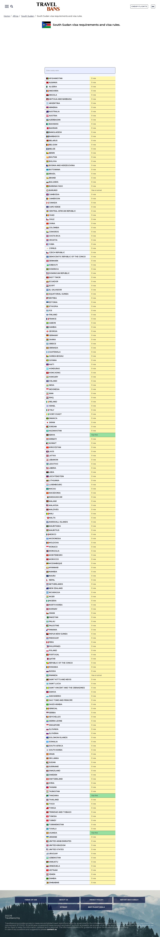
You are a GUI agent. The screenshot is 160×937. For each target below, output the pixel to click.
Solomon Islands (58, 737)
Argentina (54, 103)
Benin (52, 153)
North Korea (55, 605)
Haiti (51, 364)
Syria (51, 783)
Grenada (53, 348)
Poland (53, 650)
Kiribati (53, 439)
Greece (52, 344)
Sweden (53, 775)
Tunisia (53, 816)
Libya (51, 472)
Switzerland (56, 779)
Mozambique (55, 563)
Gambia (52, 327)
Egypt (52, 286)
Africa (15, 16)
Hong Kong (54, 373)
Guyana (53, 360)
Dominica (54, 269)
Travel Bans (48, 6)
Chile (51, 219)
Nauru (52, 576)
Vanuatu (53, 862)
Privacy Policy (96, 900)
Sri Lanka (54, 758)
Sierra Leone (55, 721)
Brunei (52, 178)
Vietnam (53, 870)
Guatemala (55, 352)
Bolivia (53, 161)
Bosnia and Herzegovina (62, 165)
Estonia (53, 302)
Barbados (54, 136)
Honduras (54, 369)
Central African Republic (62, 211)
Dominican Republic (59, 273)
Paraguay (54, 638)
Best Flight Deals (96, 907)
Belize (52, 149)
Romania (53, 667)
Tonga (52, 808)
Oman (52, 613)
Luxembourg (55, 485)
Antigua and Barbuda (60, 99)
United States (56, 849)
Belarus (53, 141)
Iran (51, 393)
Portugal (54, 655)
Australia (54, 112)
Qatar (52, 659)
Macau (52, 489)
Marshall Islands (58, 522)
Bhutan (53, 157)
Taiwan (53, 787)
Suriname (54, 767)
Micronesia (55, 539)
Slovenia (53, 733)
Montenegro (55, 555)
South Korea (55, 750)
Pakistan (53, 617)
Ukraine (53, 837)
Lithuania (54, 480)
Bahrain (53, 128)
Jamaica (53, 418)
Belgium (53, 145)
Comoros (54, 232)
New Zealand (56, 588)
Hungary (53, 377)
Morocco (54, 559)
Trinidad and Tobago (60, 812)
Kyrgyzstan (55, 447)
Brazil (52, 174)
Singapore (54, 725)
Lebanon (53, 460)
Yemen (52, 874)
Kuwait (52, 443)
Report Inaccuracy (129, 900)
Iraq (51, 398)
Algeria (53, 87)
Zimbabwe (54, 883)
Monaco (53, 547)
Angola (53, 95)
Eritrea (53, 298)
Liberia (52, 468)
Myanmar (53, 568)
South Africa (56, 746)
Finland (53, 315)
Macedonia (55, 493)
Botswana (54, 170)
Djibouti (53, 265)
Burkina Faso (56, 186)
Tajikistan (54, 791)
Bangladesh (55, 132)
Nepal (52, 580)
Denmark (53, 261)
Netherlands (56, 584)
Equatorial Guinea (58, 294)
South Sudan (27, 16)
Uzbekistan (55, 858)
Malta (52, 518)
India (51, 385)
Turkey (52, 820)
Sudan (52, 762)
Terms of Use (31, 900)
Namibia (53, 572)
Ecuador (53, 281)
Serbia (52, 713)
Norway (53, 609)
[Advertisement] (80, 47)
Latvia (52, 456)
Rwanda (53, 675)
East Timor (55, 277)
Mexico (52, 534)
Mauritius (54, 530)
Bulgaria (53, 182)
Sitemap (63, 907)
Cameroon (54, 199)
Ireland (53, 402)
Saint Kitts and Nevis (60, 679)
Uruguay (53, 854)
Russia (52, 671)
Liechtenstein (56, 476)
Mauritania (55, 526)
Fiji (50, 310)
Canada (53, 203)
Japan (52, 422)
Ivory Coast (55, 414)
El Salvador (55, 290)
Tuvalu (52, 829)
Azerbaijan (55, 120)
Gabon (52, 323)
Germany (53, 335)
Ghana (52, 340)
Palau (52, 621)
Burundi (53, 190)
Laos (51, 451)
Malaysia (53, 505)
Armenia (53, 107)
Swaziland (54, 771)
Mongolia (54, 551)
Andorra (53, 91)
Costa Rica (54, 236)
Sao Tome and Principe (60, 700)
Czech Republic (57, 252)
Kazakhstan (55, 431)
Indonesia (54, 389)
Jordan (53, 427)
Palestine (54, 626)
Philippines (54, 646)
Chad (51, 215)
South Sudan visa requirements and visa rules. (86, 25)
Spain (52, 754)
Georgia (53, 331)
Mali (51, 514)
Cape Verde (54, 207)
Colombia (54, 228)
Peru (51, 642)
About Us (63, 900)
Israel (52, 406)
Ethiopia (53, 306)
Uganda (53, 833)
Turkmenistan (56, 825)
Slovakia (53, 729)
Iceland (53, 381)
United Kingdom (57, 845)
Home (7, 16)
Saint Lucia (55, 684)
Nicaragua (54, 592)
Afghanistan (55, 78)
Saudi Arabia (55, 704)
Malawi (53, 501)
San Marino (55, 696)
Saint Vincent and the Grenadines (67, 688)
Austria (53, 116)
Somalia (53, 742)
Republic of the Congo (61, 663)
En (153, 7)
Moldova (54, 543)
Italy (51, 410)
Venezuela (54, 866)
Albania (53, 82)
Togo (52, 804)
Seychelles (55, 717)
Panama (53, 630)
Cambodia (54, 194)
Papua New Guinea (58, 634)
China (52, 223)
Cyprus (52, 248)
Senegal (53, 708)
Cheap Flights (139, 6)
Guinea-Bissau (56, 356)
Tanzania (54, 796)
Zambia (52, 878)
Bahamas (53, 124)
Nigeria (52, 601)
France (52, 319)
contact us (52, 929)
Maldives (54, 509)
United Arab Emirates (60, 841)
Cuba (51, 244)
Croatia (53, 240)
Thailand (54, 800)
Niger (52, 597)
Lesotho (53, 464)
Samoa (52, 692)
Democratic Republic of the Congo (67, 257)
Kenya (52, 435)
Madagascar (55, 497)
